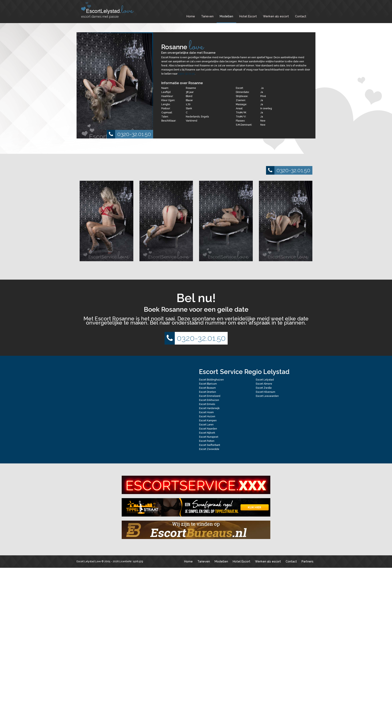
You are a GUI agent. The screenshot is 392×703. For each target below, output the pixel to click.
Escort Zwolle (264, 387)
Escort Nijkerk (207, 432)
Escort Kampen (208, 420)
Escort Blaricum (208, 383)
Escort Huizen (207, 416)
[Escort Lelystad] (110, 10)
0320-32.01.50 (134, 134)
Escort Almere (264, 383)
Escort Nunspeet (208, 436)
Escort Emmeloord (209, 396)
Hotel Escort (248, 16)
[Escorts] (196, 507)
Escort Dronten (207, 392)
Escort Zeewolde (209, 449)
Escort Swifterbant (209, 445)
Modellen (226, 16)
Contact (300, 16)
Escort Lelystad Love (89, 561)
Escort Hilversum (265, 392)
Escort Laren (206, 424)
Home (190, 16)
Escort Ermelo (207, 404)
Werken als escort (276, 16)
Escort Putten (206, 441)
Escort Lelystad (265, 379)
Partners (307, 561)
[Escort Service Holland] (196, 485)
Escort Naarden (208, 428)
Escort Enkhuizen (209, 400)
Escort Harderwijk (209, 408)
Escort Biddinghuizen (211, 379)
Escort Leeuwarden (267, 396)
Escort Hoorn (206, 412)
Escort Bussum (207, 387)
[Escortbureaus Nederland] (196, 530)
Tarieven (207, 16)
